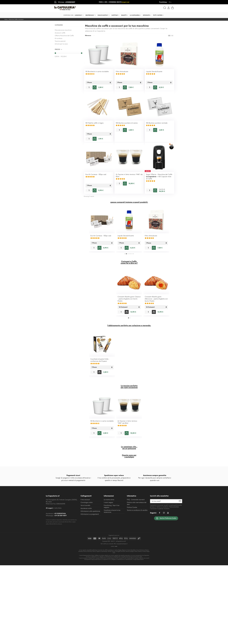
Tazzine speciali (60, 41)
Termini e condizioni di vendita (137, 510)
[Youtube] (168, 513)
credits (116, 546)
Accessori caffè (60, 33)
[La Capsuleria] (83, 8)
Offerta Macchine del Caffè (64, 35)
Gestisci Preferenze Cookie (167, 518)
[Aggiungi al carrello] (95, 87)
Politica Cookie (132, 507)
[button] (126, 253)
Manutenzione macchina (63, 30)
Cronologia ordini (87, 502)
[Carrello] (172, 8)
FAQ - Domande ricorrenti (136, 499)
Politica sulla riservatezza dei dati (136, 503)
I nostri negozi (108, 502)
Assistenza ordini (86, 508)
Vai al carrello (85, 505)
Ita (170, 2)
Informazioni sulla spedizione (90, 511)
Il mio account (85, 499)
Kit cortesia (58, 38)
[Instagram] (164, 513)
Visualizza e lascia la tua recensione (112, 511)
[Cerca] (164, 8)
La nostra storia (109, 499)
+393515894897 (70, 2)
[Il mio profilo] (168, 8)
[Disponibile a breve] (127, 312)
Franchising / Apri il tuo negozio (111, 506)
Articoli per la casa (61, 44)
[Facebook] (159, 513)
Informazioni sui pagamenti (90, 514)
